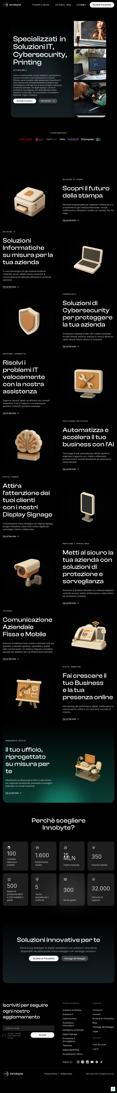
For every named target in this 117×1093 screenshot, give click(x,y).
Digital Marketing (71, 1050)
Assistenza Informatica (68, 1024)
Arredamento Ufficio (73, 1054)
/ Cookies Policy (65, 1074)
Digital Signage (70, 1034)
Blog (95, 1023)
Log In (95, 1049)
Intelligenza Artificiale (73, 1030)
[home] (15, 5)
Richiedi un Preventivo (103, 1018)
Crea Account (99, 1044)
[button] (41, 5)
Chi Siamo (97, 1010)
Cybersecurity (70, 1018)
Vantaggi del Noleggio (103, 1027)
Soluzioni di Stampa (72, 1010)
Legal (95, 1031)
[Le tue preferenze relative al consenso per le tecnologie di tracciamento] (113, 1089)
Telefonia (67, 1045)
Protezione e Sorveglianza (69, 1039)
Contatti (96, 1014)
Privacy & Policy (50, 1074)
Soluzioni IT (68, 1014)
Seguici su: (68, 1062)
